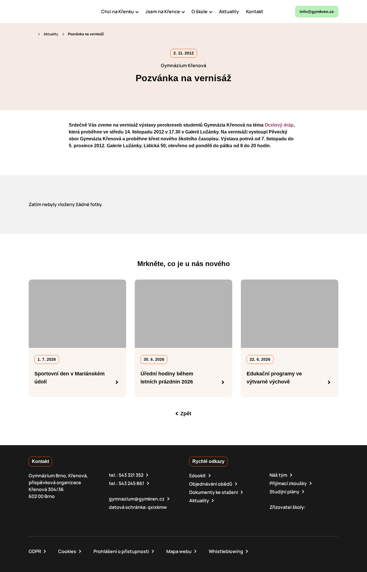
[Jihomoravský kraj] (301, 515)
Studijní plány (284, 491)
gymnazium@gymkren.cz (137, 499)
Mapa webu (179, 551)
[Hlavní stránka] (31, 34)
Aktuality (51, 34)
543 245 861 (131, 483)
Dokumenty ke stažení (213, 492)
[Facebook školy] (273, 11)
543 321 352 (131, 475)
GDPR (35, 551)
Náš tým (278, 475)
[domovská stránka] (53, 11)
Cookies (67, 551)
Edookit (197, 475)
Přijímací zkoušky (288, 483)
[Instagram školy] (285, 11)
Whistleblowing (226, 551)
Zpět (185, 413)
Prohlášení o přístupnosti (121, 551)
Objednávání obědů (210, 484)
